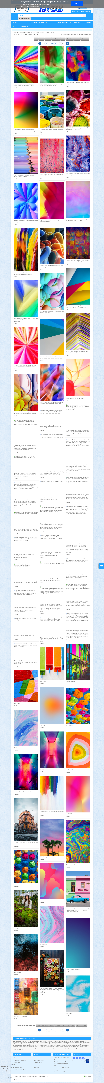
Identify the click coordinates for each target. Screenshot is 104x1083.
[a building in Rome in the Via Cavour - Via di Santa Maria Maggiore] (26, 819)
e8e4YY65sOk (17, 884)
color (78, 1025)
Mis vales (36, 1067)
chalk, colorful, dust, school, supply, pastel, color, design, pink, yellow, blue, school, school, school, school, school (25, 662)
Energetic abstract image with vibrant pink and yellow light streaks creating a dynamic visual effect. (25, 367)
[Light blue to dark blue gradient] (78, 943)
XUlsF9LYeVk (43, 725)
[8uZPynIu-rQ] (26, 728)
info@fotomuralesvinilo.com (61, 1072)
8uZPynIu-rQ (17, 747)
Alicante (45, 1025)
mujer (67, 1025)
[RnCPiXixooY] (52, 749)
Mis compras (37, 1058)
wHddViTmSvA (69, 769)
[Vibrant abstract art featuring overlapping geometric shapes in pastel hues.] (52, 291)
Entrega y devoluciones (20, 1060)
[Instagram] (83, 1058)
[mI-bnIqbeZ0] (78, 794)
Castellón (70, 39)
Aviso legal (17, 1062)
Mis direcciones (38, 1062)
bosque (77, 39)
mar (73, 1025)
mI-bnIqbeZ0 (69, 814)
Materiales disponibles (20, 1070)
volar (62, 39)
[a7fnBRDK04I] (26, 908)
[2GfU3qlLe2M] (78, 993)
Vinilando (35, 1076)
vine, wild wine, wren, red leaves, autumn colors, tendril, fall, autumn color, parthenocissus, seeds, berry (25, 582)
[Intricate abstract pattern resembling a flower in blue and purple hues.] (26, 201)
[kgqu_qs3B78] (26, 686)
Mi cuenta (36, 1054)
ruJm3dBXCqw (43, 944)
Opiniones (88, 22)
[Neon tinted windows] (78, 662)
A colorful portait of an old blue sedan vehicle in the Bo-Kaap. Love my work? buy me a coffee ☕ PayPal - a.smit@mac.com (78, 910)
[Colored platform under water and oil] (26, 772)
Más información (25, 6)
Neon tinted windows (70, 681)
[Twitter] (77, 1058)
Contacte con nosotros (20, 1058)
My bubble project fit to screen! (73, 864)
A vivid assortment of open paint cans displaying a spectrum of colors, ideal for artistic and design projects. (51, 131)
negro (51, 1025)
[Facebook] (74, 1058)
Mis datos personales (39, 1065)
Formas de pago (18, 1067)
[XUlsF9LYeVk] (52, 705)
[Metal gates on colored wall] (26, 996)
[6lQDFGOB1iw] (26, 952)
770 (52, 43)
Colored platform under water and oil (22, 791)
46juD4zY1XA (43, 681)
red (36, 39)
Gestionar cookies (34, 6)
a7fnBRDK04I (17, 928)
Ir (67, 43)
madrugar (56, 39)
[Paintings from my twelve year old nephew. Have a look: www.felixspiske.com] (52, 793)
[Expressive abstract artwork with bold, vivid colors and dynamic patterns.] (78, 63)
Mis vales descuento (39, 1060)
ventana (48, 39)
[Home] (13, 23)
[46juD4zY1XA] (52, 663)
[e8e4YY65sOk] (26, 866)
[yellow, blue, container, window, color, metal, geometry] (26, 626)
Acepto (77, 3)
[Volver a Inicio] (12, 30)
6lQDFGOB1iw (17, 972)
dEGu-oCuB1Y (69, 725)
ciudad (84, 1025)
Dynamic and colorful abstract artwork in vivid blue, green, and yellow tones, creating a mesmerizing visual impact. (26, 320)
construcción (60, 1025)
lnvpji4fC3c (42, 900)
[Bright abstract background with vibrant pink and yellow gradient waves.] (52, 200)
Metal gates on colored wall (20, 1016)
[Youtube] (80, 1058)
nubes (41, 39)
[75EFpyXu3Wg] (52, 837)
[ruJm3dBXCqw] (52, 924)
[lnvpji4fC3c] (52, 881)
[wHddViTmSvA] (78, 750)
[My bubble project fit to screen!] (78, 841)
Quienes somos (18, 1065)
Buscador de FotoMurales (37, 22)
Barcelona (85, 39)
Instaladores (24, 26)
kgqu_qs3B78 (17, 703)
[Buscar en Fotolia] (84, 15)
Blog (75, 22)
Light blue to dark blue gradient (73, 969)
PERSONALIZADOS (63, 22)
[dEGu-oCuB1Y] (78, 706)
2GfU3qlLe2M (69, 1013)
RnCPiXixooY (43, 769)
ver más (10, 1077)
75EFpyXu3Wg (43, 857)
